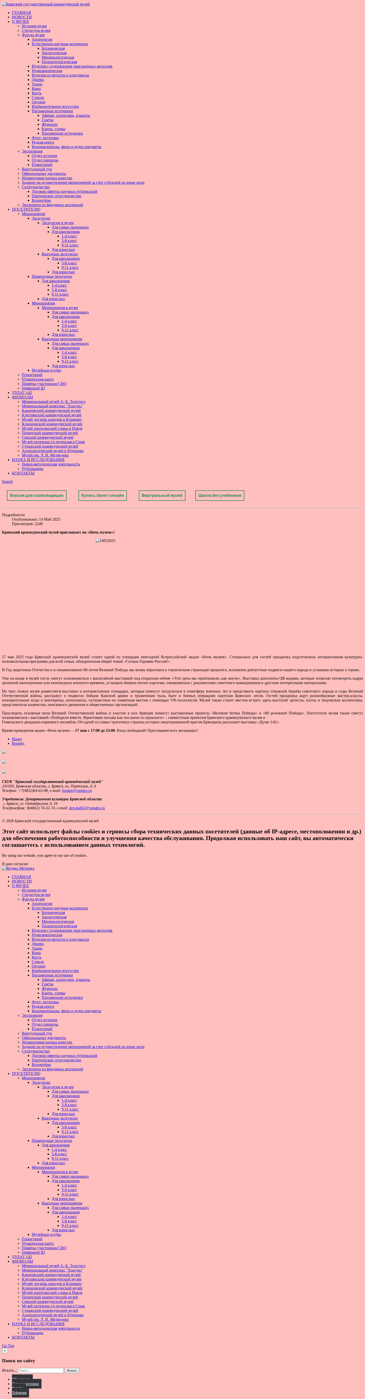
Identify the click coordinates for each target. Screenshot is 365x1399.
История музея (34, 26)
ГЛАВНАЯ (21, 12)
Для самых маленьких (70, 227)
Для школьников (66, 232)
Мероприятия (33, 214)
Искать (72, 1370)
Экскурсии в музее (58, 223)
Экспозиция (32, 151)
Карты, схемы (53, 129)
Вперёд (18, 743)
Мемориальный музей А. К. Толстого (53, 401)
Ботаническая (53, 48)
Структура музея (36, 30)
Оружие (38, 102)
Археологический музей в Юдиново (53, 451)
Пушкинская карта (38, 379)
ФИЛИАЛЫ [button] (22, 397)
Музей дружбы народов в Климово (51, 419)
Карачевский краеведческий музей (51, 410)
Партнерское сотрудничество (56, 196)
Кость (36, 93)
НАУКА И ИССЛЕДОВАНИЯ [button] (38, 460)
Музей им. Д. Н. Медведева (45, 455)
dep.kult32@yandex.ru (87, 808)
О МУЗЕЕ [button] (20, 21)
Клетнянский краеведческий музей (51, 415)
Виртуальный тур (37, 169)
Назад (17, 739)
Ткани (37, 84)
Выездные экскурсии (60, 254)
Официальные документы (44, 173)
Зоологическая (54, 53)
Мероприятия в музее (60, 308)
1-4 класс (69, 236)
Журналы (50, 124)
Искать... (9, 1370)
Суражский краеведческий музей (50, 446)
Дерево (38, 80)
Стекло (38, 97)
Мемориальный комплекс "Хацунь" (52, 406)
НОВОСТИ (22, 17)
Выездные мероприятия (62, 339)
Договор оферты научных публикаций (64, 191)
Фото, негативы (45, 138)
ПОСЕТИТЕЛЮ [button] (26, 209)
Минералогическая (58, 57)
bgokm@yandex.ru (77, 790)
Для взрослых (63, 249)
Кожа (36, 88)
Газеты (47, 120)
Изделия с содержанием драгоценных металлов (72, 66)
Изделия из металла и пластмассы (60, 75)
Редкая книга (43, 142)
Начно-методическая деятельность (51, 464)
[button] (7, 481)
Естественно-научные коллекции (60, 44)
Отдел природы (45, 160)
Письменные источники (52, 111)
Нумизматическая (47, 71)
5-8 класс (69, 240)
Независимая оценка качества (47, 178)
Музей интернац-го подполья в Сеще (53, 442)
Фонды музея (33, 35)
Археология (42, 39)
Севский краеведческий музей (47, 437)
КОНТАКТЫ (23, 473)
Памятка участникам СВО (44, 384)
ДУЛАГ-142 (22, 392)
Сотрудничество (36, 187)
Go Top (8, 1346)
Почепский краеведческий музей (50, 433)
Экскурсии (41, 218)
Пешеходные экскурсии (52, 276)
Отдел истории (44, 156)
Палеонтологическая (59, 62)
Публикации (32, 468)
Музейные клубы (46, 370)
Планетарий (42, 164)
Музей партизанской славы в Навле (52, 428)
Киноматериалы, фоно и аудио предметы (66, 147)
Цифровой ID (33, 388)
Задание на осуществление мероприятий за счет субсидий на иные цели (83, 182)
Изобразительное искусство (55, 106)
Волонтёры (41, 200)
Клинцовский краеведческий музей (52, 424)
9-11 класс (70, 245)
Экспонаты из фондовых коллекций (52, 205)
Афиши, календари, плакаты (66, 115)
